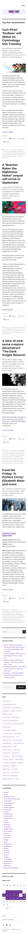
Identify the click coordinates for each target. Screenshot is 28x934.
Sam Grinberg (13, 459)
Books (6, 794)
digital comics (7, 740)
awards (12, 711)
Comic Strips (8, 805)
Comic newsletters (8, 919)
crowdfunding (18, 614)
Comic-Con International (10, 720)
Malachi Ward (9, 456)
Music (5, 842)
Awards (6, 792)
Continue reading (7, 132)
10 (7, 895)
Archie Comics (16, 707)
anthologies (14, 611)
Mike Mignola (19, 759)
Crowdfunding (6, 611)
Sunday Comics (8, 861)
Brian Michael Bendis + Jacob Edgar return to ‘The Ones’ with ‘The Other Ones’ (15, 669)
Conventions (8, 809)
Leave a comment (6, 333)
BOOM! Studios (7, 714)
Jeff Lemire (15, 753)
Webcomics (7, 865)
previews (20, 762)
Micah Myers (11, 154)
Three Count (7, 863)
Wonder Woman (8, 779)
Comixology (7, 151)
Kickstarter (5, 617)
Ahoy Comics (7, 701)
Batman (19, 711)
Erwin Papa (5, 455)
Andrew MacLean (14, 451)
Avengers (6, 711)
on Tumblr (19, 555)
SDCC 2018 (20, 459)
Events (6, 820)
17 (7, 898)
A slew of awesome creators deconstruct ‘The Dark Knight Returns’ (14, 348)
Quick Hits (7, 853)
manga (5, 759)
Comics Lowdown (18, 724)
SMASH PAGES (6, 929)
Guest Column (8, 831)
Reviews (6, 855)
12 (14, 895)
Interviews (7, 835)
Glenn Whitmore (18, 743)
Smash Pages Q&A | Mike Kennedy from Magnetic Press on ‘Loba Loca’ (14, 656)
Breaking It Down (9, 796)
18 (10, 898)
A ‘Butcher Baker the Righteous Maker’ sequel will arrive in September (12, 173)
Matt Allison (17, 456)
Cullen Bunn (17, 733)
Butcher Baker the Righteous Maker (13, 329)
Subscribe (21, 687)
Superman (6, 772)
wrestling (10, 622)
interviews (17, 749)
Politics (6, 848)
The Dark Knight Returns (18, 461)
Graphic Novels (8, 829)
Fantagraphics (7, 743)
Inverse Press (21, 616)
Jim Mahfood (11, 455)
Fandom (6, 822)
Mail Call (6, 837)
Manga (6, 840)
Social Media (8, 859)
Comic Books (22, 327)
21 (20, 898)
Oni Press (6, 762)
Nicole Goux (11, 458)
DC (17, 736)
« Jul (7, 908)
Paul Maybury (18, 458)
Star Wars (15, 769)
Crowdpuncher (8, 816)
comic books (7, 724)
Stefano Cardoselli (6, 156)
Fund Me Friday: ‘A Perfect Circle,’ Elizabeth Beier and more (13, 477)
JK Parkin (6, 149)
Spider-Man (6, 769)
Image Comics (9, 330)
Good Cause (7, 827)
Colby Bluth (16, 453)
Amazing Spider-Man (9, 704)
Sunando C (14, 156)
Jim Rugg (18, 455)
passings (13, 762)
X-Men (17, 779)
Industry (6, 833)
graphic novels (7, 746)
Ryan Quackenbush (20, 154)
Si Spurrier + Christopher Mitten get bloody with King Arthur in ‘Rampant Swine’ (14, 675)
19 (14, 898)
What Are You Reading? (10, 775)
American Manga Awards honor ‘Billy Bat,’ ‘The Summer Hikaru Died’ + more (13, 662)
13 (17, 895)
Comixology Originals (15, 151)
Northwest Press (6, 619)
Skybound (6, 766)
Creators (6, 812)
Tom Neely (5, 463)
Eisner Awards (17, 740)
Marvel (11, 759)
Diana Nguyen (9, 153)
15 (24, 895)
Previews (6, 850)
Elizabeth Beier (6, 616)
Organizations (8, 846)
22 (24, 898)
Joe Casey (15, 330)
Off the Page (7, 844)
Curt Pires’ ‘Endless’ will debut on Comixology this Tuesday (11, 37)
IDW (15, 746)
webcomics (14, 772)
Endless (15, 153)
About (4, 916)
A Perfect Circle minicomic (9, 534)
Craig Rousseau (11, 614)
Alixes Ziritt (6, 451)
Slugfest (13, 766)
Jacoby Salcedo (21, 153)
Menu (23, 5)
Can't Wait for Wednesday (11, 717)
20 (17, 898)
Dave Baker (22, 453)
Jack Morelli (6, 753)
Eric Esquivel (13, 616)
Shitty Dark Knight (7, 461)
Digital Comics (21, 149)
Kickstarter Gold (12, 617)
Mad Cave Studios (17, 756)
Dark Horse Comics (9, 736)
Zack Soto (10, 463)
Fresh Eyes (7, 824)
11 (10, 895)
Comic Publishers (9, 803)
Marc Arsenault (20, 617)
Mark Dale (4, 154)
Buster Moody (8, 453)
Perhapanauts (14, 619)
